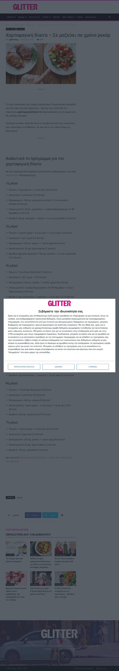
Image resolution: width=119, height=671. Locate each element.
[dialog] (59, 335)
